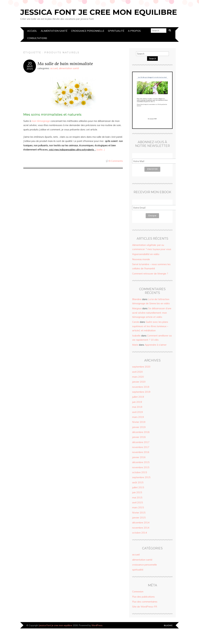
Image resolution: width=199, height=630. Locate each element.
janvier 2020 (139, 381)
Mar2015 (30, 67)
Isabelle (136, 335)
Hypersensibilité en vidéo (145, 254)
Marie (135, 344)
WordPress (96, 625)
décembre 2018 (140, 432)
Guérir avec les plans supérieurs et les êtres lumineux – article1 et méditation (150, 326)
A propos (134, 30)
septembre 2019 (141, 391)
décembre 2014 (140, 522)
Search (152, 58)
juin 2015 (137, 492)
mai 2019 (137, 406)
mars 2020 (138, 376)
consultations (37, 38)
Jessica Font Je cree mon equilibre (98, 12)
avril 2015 (137, 502)
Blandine (136, 299)
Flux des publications (143, 596)
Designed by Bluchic (168, 625)
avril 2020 (137, 371)
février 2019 (138, 422)
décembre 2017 (140, 442)
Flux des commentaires (144, 601)
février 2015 (138, 512)
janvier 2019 (139, 427)
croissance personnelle (87, 30)
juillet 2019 (138, 396)
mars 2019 (138, 417)
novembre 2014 (140, 527)
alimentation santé (54, 30)
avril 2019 (137, 412)
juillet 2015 (138, 487)
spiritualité (116, 30)
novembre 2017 (140, 447)
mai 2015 (137, 497)
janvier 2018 (139, 437)
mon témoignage (40, 121)
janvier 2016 (139, 457)
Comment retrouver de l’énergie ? (150, 273)
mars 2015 (138, 507)
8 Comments (116, 160)
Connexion (137, 591)
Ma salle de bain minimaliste (65, 63)
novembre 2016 (140, 452)
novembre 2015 (140, 467)
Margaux (137, 308)
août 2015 (137, 482)
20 (30, 63)
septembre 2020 (141, 366)
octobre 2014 (139, 532)
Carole (135, 321)
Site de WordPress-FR (144, 606)
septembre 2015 (141, 477)
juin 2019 (137, 401)
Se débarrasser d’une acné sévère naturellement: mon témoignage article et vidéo (151, 312)
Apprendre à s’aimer (156, 344)
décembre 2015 (140, 462)
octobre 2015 (139, 472)
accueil (32, 30)
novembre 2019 (140, 386)
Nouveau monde (141, 259)
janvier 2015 (139, 517)
